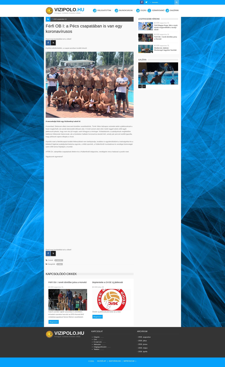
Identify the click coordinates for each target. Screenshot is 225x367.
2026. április (142, 351)
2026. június (142, 344)
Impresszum (129, 361)
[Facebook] (48, 42)
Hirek (60, 264)
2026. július (142, 341)
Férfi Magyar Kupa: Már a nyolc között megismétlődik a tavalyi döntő (166, 27)
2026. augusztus (144, 337)
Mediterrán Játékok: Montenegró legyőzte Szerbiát (165, 49)
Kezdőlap (101, 361)
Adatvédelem (115, 361)
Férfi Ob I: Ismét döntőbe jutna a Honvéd (165, 38)
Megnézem (53, 322)
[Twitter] (53, 42)
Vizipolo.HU (69, 333)
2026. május (142, 348)
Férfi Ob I (59, 260)
